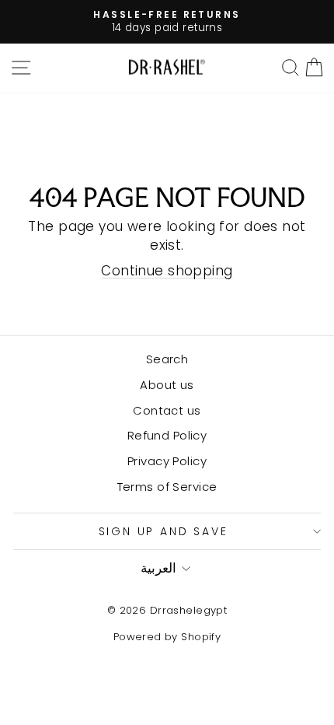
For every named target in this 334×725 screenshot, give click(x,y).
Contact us (166, 410)
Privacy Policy (167, 461)
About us (166, 385)
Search (167, 359)
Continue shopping (166, 270)
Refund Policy (167, 435)
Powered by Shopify (167, 636)
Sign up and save (163, 531)
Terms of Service (167, 486)
